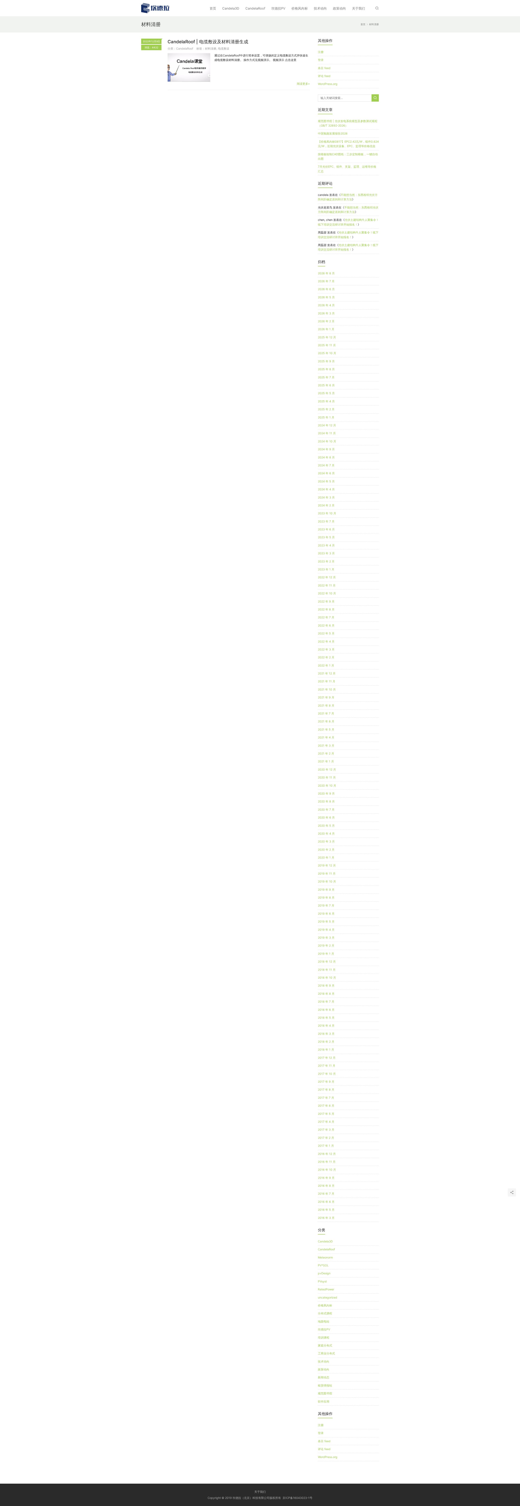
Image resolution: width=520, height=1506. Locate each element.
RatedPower (326, 1289)
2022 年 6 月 (326, 625)
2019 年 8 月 (326, 897)
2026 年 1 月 (326, 329)
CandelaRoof (255, 8)
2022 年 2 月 (326, 657)
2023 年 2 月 (326, 561)
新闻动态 (323, 1377)
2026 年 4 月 (326, 305)
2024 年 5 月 (326, 481)
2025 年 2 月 (326, 409)
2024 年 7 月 (326, 465)
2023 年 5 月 (326, 537)
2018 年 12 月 (327, 961)
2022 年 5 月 (326, 633)
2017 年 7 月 (326, 1097)
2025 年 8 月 (326, 369)
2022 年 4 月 (326, 641)
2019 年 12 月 (327, 865)
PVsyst (322, 1281)
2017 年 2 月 (326, 1137)
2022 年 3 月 (326, 649)
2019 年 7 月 (326, 905)
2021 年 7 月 (326, 713)
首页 (213, 8)
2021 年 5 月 (326, 729)
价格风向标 (299, 8)
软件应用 (323, 1401)
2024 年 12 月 (327, 425)
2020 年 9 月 (326, 793)
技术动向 (320, 8)
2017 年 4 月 (326, 1121)
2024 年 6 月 (326, 473)
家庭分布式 (325, 1345)
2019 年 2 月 (326, 945)
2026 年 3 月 (326, 313)
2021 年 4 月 (326, 737)
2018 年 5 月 (326, 1017)
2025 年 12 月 (327, 337)
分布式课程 (325, 1313)
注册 (321, 52)
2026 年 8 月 (326, 273)
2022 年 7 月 (326, 617)
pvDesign (324, 1273)
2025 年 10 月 (327, 353)
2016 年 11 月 (327, 1161)
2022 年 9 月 (326, 601)
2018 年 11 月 (327, 969)
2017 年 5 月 (326, 1113)
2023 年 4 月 (326, 545)
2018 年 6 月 (326, 1009)
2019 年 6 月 (326, 913)
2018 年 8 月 (326, 993)
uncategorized (327, 1297)
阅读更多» (303, 83)
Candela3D (230, 8)
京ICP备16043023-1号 (297, 1497)
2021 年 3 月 (326, 745)
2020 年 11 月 (327, 777)
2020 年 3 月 (326, 841)
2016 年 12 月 (327, 1153)
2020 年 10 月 (327, 785)
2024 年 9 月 (326, 449)
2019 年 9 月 (326, 889)
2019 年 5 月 (326, 921)
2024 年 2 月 (326, 505)
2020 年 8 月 (326, 801)
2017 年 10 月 (327, 1073)
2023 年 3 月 (326, 553)
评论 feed (324, 76)
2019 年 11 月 (327, 873)
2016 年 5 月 (326, 1209)
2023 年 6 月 (326, 529)
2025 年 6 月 (326, 385)
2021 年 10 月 (327, 689)
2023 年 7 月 (326, 521)
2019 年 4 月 (326, 929)
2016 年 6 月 (326, 1201)
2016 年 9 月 (326, 1177)
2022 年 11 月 (327, 585)
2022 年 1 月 (326, 665)
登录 (321, 60)
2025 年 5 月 (326, 393)
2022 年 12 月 (327, 577)
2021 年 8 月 (326, 705)
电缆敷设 (223, 48)
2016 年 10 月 (327, 1169)
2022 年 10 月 (327, 593)
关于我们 (358, 8)
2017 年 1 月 (326, 1145)
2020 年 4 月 (326, 833)
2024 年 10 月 (327, 441)
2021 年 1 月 (326, 761)
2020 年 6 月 (326, 817)
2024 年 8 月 (326, 457)
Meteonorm (325, 1257)
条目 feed (324, 68)
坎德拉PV (278, 8)
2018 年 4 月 (326, 1025)
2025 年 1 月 (326, 417)
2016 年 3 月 (326, 1217)
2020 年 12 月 (327, 769)
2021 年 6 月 (326, 721)
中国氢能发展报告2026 (333, 133)
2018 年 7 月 (326, 1001)
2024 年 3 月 (326, 497)
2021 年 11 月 (326, 681)
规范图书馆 (325, 1393)
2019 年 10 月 (327, 881)
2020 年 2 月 (326, 849)
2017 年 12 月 (327, 1057)
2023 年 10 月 (327, 513)
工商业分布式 (326, 1353)
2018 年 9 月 (326, 985)
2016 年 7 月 (326, 1193)
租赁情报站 (325, 1385)
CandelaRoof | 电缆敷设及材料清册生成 (208, 41)
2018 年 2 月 (326, 1041)
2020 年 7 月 (326, 809)
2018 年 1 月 (326, 1049)
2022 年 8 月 (326, 609)
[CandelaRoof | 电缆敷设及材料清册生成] (189, 67)
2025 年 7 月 (326, 377)
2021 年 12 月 (327, 673)
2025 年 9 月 (326, 361)
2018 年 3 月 (326, 1033)
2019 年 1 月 (326, 953)
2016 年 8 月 (326, 1185)
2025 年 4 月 (326, 401)
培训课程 (323, 1337)
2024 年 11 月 (327, 433)
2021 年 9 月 (326, 697)
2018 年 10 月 (327, 977)
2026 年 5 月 (326, 297)
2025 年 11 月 (327, 345)
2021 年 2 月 (326, 753)
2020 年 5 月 (326, 825)
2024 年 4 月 (326, 489)
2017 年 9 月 (326, 1081)
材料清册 (210, 48)
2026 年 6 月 (326, 289)
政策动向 (339, 8)
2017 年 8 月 (326, 1089)
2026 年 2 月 (326, 321)
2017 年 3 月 (326, 1129)
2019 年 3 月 (326, 937)
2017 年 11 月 (326, 1065)
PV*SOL (323, 1265)
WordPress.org (327, 84)
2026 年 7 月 (326, 281)
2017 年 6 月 (326, 1105)
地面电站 (323, 1321)
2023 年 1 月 (326, 569)
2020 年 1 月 (326, 857)
